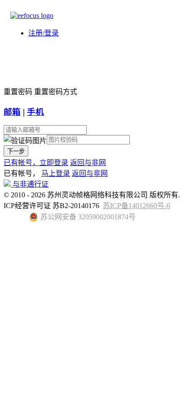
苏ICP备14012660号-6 (136, 205)
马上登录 (55, 173)
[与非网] (31, 15)
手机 (35, 112)
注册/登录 (43, 33)
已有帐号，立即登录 (36, 162)
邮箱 (12, 112)
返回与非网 (88, 162)
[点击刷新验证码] (25, 140)
